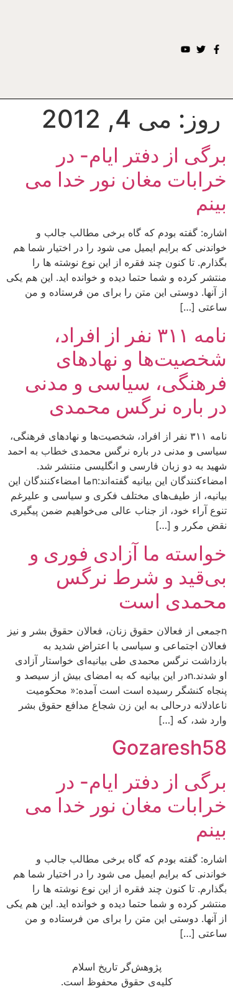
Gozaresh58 (169, 747)
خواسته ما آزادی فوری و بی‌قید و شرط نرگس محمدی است (128, 577)
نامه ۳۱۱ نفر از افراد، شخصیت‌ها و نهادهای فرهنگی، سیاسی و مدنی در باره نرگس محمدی (126, 371)
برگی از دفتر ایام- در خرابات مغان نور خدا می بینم (126, 179)
